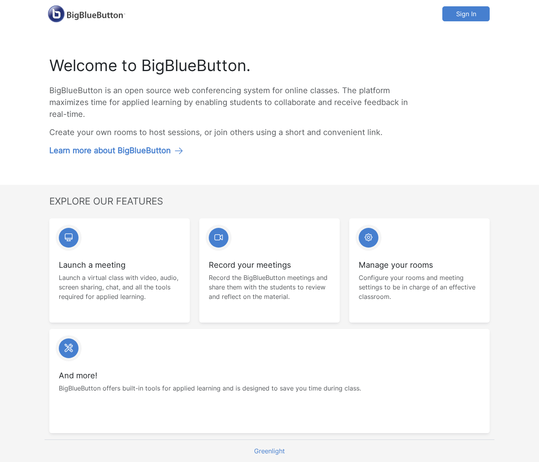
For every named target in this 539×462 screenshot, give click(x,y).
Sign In (466, 14)
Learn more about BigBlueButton (110, 150)
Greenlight (269, 451)
